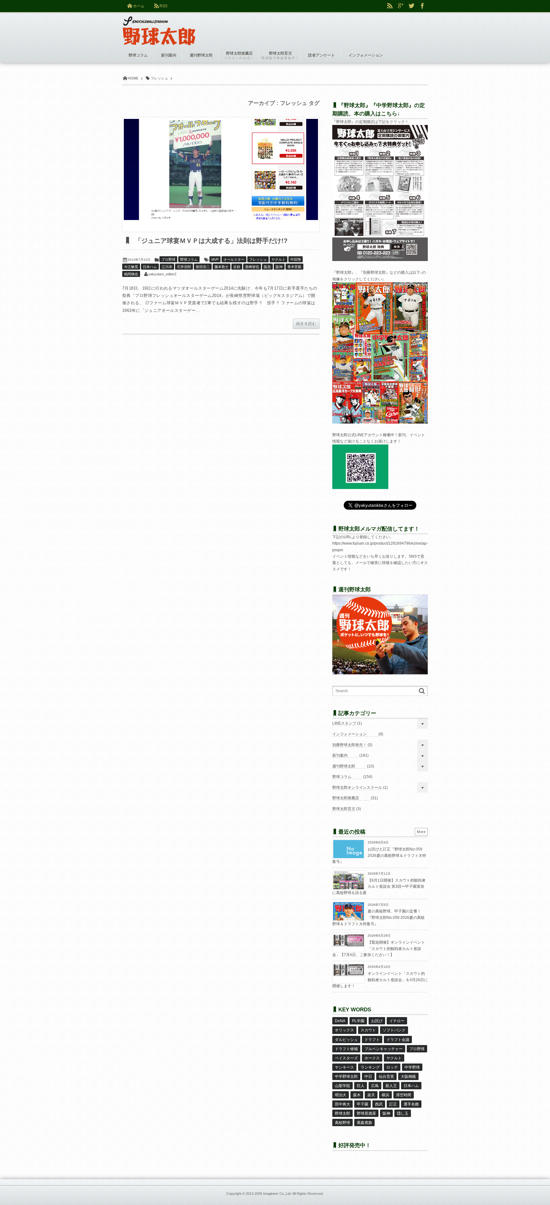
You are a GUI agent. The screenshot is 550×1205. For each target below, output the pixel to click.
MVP (215, 259)
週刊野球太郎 (343, 766)
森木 (357, 1095)
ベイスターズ (346, 1058)
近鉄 (236, 267)
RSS (163, 6)
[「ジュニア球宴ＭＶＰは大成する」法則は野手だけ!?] (221, 174)
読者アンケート (321, 55)
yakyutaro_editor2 (162, 274)
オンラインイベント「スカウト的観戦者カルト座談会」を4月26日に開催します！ (380, 979)
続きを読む (306, 323)
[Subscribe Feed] (389, 6)
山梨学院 (342, 1086)
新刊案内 (340, 755)
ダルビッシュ (346, 1039)
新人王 (391, 1086)
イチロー (397, 1021)
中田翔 (295, 259)
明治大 (340, 1095)
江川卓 (167, 267)
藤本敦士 (222, 267)
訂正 (393, 1104)
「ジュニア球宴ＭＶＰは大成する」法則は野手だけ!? (210, 240)
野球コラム (189, 259)
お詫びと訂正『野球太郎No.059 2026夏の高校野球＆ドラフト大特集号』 (379, 855)
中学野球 (412, 1067)
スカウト (368, 1030)
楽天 (371, 1095)
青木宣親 (294, 267)
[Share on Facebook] (422, 6)
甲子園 (362, 1104)
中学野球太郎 (346, 1076)
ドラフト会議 (397, 1039)
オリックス (344, 1030)
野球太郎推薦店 (345, 798)
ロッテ (392, 1067)
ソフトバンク (394, 1030)
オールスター (233, 259)
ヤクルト (278, 259)
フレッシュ (258, 259)
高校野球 (342, 1122)
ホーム (139, 6)
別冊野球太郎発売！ (349, 745)
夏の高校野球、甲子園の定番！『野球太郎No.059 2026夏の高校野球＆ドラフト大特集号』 (378, 917)
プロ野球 (168, 259)
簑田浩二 (203, 267)
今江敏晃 (131, 267)
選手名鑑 (411, 1104)
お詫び (377, 1021)
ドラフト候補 (346, 1049)
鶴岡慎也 (131, 274)
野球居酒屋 (366, 1113)
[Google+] (400, 6)
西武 (379, 1104)
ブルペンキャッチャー (383, 1049)
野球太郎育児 (343, 809)
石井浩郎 (184, 267)
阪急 (267, 267)
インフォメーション (349, 734)
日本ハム (150, 267)
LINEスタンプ (344, 723)
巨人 (360, 1086)
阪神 (279, 267)
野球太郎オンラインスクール (357, 787)
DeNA (340, 1021)
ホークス (372, 1058)
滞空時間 (403, 1095)
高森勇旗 (364, 1122)
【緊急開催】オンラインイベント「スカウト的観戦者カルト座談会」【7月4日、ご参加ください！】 (378, 948)
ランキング (370, 1067)
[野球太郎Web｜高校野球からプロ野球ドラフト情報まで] (159, 26)
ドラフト (372, 1039)
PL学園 (358, 1021)
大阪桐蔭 (408, 1076)
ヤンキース (344, 1067)
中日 (368, 1076)
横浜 (385, 1095)
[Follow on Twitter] (411, 6)
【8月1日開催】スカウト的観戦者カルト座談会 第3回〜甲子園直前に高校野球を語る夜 (379, 886)
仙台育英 (386, 1076)
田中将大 (342, 1104)
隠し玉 (402, 1113)
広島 (375, 1086)
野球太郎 (342, 1113)
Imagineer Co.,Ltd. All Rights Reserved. (293, 1193)
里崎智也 (252, 267)
